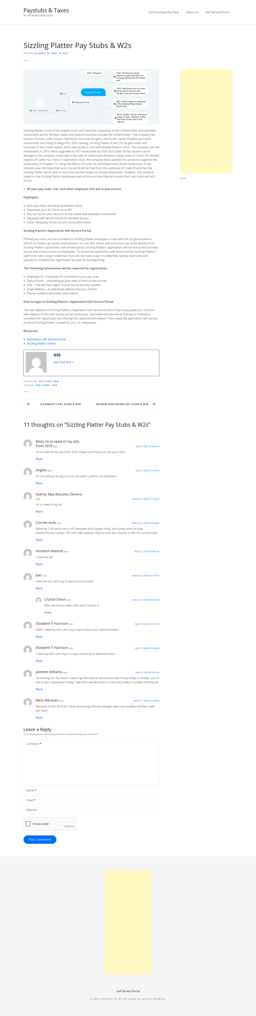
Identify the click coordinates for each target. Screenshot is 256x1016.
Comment (32, 744)
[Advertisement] (206, 121)
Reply (39, 459)
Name (29, 790)
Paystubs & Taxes (46, 10)
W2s (56, 381)
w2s (54, 385)
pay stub (45, 381)
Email (29, 800)
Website (31, 810)
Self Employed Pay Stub (164, 12)
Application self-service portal (46, 339)
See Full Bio (62, 362)
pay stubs (42, 385)
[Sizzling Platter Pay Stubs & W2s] (91, 71)
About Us (192, 12)
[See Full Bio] (73, 362)
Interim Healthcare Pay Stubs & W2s (122, 404)
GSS (65, 53)
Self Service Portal (217, 12)
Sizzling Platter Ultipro (41, 343)
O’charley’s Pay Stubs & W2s (60, 404)
